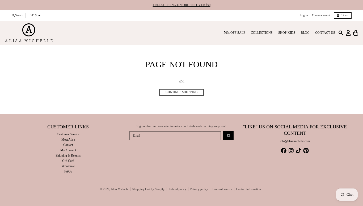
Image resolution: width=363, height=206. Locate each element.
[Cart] (355, 33)
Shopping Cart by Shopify (148, 189)
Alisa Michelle (119, 189)
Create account (321, 15)
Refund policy (177, 189)
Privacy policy (199, 189)
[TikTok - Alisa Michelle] (298, 150)
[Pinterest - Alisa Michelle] (306, 150)
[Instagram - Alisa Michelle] (291, 150)
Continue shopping (182, 92)
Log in (304, 15)
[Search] (341, 33)
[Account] (348, 33)
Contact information (248, 189)
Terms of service (222, 189)
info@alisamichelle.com (295, 141)
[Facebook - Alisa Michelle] (283, 150)
